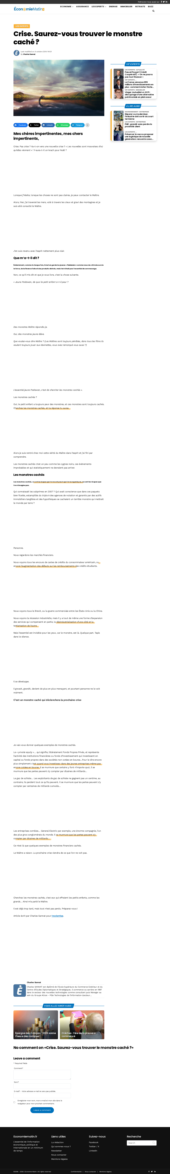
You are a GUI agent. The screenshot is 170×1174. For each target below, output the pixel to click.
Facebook (93, 1142)
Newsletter (56, 1151)
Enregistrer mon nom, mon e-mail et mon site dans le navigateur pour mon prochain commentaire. (40, 1102)
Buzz (150, 6)
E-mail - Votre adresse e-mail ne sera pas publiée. (35, 1091)
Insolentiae (57, 915)
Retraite (140, 6)
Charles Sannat (34, 982)
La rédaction (57, 1142)
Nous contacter (58, 1155)
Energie (113, 6)
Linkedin (93, 1151)
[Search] (154, 1142)
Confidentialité (76, 1172)
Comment (18, 1068)
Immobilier (126, 6)
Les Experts (98, 6)
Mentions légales (59, 1159)
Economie (65, 6)
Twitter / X (94, 1146)
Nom (16, 1082)
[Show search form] (153, 11)
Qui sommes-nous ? (61, 1146)
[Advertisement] (58, 173)
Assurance (82, 6)
